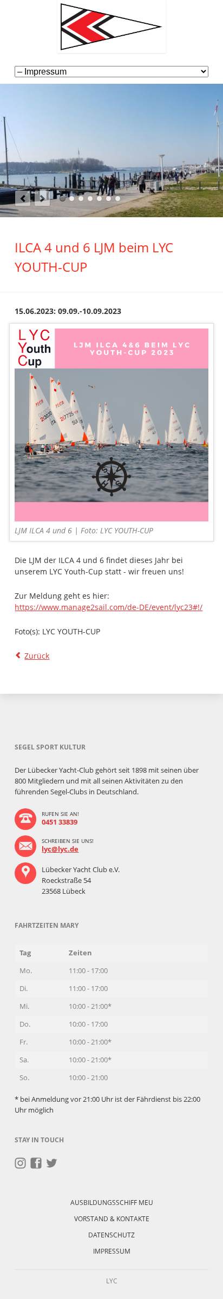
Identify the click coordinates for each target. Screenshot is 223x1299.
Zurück (36, 656)
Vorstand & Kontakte (111, 1218)
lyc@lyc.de (60, 849)
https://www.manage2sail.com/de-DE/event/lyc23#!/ (108, 607)
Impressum (111, 1251)
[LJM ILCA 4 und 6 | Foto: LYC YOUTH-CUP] (111, 425)
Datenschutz (111, 1235)
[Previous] (23, 198)
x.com (51, 1163)
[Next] (42, 198)
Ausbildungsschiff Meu (111, 1202)
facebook (36, 1163)
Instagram (20, 1163)
